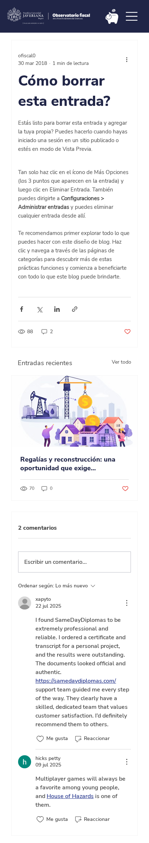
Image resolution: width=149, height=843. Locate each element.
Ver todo (121, 362)
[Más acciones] (126, 59)
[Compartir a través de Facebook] (21, 309)
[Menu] (132, 16)
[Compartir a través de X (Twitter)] (39, 309)
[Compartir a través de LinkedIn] (57, 309)
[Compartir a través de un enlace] (74, 309)
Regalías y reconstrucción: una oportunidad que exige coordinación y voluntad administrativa (67, 463)
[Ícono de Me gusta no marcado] (40, 739)
